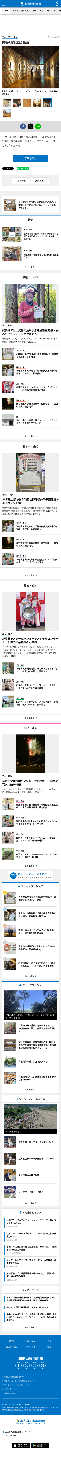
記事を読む (30, 158)
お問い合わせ (9, 1389)
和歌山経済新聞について (14, 1377)
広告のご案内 (9, 1393)
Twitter (26, 1365)
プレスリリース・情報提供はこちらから (20, 1381)
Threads (42, 1365)
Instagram (34, 1365)
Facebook (18, 1365)
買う (35, 10)
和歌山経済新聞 (31, 4)
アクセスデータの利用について (16, 1385)
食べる (15, 10)
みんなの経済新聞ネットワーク (30, 1421)
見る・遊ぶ (25, 10)
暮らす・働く (45, 10)
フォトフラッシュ (10, 37)
